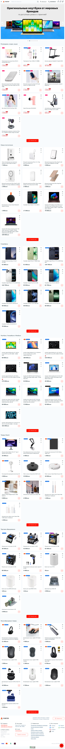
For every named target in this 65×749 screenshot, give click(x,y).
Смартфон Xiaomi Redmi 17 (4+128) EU (31, 204)
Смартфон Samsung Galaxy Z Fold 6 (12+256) (9, 261)
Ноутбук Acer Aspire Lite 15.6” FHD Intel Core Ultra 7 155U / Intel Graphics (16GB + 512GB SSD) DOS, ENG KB (31, 401)
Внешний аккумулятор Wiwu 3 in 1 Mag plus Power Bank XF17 (31, 162)
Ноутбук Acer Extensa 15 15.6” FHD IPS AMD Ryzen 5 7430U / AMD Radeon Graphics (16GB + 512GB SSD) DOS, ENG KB (54, 401)
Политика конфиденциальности (37, 735)
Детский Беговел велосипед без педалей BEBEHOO (53, 84)
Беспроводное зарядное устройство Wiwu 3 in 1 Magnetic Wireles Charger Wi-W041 (11, 132)
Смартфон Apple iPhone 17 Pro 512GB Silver (11, 282)
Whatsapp (62, 727)
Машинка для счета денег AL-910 (9, 546)
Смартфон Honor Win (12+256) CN (52, 282)
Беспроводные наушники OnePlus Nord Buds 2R (10, 704)
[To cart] (19, 66)
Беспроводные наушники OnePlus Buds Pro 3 (11, 682)
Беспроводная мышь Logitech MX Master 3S (31, 638)
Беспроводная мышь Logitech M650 (30, 681)
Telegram (62, 725)
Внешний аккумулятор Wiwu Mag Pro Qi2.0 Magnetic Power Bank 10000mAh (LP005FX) (11, 184)
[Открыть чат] (61, 745)
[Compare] (19, 51)
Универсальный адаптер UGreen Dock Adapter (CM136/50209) (53, 638)
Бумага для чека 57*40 (49, 566)
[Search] (37, 1)
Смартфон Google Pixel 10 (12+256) (30, 282)
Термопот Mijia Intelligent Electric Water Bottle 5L (10, 495)
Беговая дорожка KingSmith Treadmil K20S (54, 61)
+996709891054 (4, 725)
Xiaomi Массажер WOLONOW (29, 108)
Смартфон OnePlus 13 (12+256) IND (30, 303)
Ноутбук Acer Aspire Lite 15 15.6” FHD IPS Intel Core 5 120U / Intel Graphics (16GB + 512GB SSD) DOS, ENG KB (10, 401)
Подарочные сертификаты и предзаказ (39, 725)
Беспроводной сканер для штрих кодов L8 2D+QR (32, 567)
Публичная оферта (35, 737)
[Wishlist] (19, 49)
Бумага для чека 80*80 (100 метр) (9, 588)
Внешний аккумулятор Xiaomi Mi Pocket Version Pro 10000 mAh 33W (31, 84)
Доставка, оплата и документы (37, 733)
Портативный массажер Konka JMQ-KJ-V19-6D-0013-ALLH (10, 61)
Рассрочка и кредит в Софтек (37, 732)
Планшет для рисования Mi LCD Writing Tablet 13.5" (53, 452)
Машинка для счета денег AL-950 (52, 546)
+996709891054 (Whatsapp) (6, 726)
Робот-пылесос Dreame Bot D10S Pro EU (31, 474)
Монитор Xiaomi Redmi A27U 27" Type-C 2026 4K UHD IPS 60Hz (10, 452)
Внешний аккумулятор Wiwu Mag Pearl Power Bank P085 (53, 184)
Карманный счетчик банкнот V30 (9, 609)
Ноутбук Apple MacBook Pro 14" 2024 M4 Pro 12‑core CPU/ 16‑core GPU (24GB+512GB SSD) (31, 354)
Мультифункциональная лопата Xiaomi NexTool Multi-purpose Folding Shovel (31, 452)
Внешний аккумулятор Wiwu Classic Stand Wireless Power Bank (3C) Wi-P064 (32, 184)
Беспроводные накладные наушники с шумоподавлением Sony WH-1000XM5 (10, 638)
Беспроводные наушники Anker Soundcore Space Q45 (54, 660)
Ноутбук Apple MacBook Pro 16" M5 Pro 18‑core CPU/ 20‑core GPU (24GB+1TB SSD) (11, 376)
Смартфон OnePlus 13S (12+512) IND (52, 303)
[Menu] (1, 1)
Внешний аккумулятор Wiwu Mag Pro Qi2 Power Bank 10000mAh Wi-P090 (53, 162)
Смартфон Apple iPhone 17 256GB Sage (31, 261)
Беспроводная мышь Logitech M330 (52, 681)
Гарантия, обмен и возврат (36, 730)
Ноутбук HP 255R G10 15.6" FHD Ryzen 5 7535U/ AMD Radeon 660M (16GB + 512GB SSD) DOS (32, 377)
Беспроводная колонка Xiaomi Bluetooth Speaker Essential (10, 205)
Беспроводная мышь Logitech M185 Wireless (30, 660)
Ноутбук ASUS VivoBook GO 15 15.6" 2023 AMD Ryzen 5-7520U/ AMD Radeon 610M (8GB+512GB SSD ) (54, 377)
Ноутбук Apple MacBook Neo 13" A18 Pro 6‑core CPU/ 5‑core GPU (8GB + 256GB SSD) (10, 354)
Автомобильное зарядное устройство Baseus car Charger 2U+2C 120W (53, 109)
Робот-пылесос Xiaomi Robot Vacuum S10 (53, 474)
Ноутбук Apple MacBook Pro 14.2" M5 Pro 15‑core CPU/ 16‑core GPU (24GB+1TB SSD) (54, 353)
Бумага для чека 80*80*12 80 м (29, 588)
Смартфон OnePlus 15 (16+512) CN (9, 324)
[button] (2, 23)
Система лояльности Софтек (37, 727)
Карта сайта (33, 738)
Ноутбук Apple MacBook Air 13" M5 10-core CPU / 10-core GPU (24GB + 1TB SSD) (11, 423)
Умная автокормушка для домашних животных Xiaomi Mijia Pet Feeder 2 (9, 162)
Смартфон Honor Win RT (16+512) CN (10, 303)
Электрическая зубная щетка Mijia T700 (31, 494)
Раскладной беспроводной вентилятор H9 (11, 474)
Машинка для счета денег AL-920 (30, 546)
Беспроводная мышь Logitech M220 (9, 659)
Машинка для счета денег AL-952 (9, 566)
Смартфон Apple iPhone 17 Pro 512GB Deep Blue (54, 261)
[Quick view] (19, 47)
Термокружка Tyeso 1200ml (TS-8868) (31, 61)
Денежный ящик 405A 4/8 (50, 588)
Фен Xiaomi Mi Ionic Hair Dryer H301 (9, 108)
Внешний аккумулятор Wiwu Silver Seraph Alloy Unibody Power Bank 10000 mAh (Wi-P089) (11, 85)
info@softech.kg (18, 730)
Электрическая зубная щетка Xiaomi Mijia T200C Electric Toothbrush (10, 517)
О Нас (32, 728)
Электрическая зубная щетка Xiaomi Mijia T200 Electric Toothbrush (53, 495)
